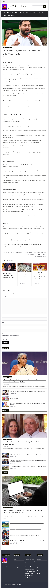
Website (3, 328)
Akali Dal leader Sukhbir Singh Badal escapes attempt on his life (8, 276)
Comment (4, 296)
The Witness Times (17, 5)
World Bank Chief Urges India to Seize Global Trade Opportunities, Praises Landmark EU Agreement (27, 391)
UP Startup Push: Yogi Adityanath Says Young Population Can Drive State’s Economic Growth (30, 563)
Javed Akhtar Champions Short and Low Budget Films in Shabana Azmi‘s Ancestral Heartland (24, 443)
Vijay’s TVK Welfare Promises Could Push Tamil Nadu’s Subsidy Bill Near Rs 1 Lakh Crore (39, 277)
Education (28, 12)
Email (3, 322)
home (4, 12)
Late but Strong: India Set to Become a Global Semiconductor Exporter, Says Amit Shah (25, 529)
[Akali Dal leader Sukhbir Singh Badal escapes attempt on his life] (9, 264)
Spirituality (11, 15)
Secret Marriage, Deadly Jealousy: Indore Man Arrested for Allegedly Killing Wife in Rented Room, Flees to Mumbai (35, 254)
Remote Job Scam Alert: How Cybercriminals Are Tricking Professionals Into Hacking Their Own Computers (24, 511)
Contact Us (16, 562)
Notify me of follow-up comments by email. (10, 335)
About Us (16, 565)
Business (35, 12)
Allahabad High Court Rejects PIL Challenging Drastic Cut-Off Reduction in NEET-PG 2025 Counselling (28, 466)
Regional (22, 12)
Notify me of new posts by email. (8, 339)
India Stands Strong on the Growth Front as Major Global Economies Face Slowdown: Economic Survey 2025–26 (24, 381)
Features (41, 12)
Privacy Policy (17, 568)
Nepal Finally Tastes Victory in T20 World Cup (12, 253)
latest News (5, 47)
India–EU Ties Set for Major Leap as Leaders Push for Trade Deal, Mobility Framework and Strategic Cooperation (27, 404)
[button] (12, 12)
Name (3, 316)
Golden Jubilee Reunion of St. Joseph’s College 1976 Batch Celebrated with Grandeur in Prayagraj (27, 454)
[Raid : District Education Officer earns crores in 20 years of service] (24, 264)
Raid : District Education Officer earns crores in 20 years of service (24, 277)
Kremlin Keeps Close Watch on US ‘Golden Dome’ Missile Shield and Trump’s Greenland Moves (27, 523)
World (16, 12)
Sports (4, 15)
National (9, 12)
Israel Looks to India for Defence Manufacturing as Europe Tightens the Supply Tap (24, 535)
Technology (11, 507)
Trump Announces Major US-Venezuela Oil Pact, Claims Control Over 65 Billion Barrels (30, 573)
